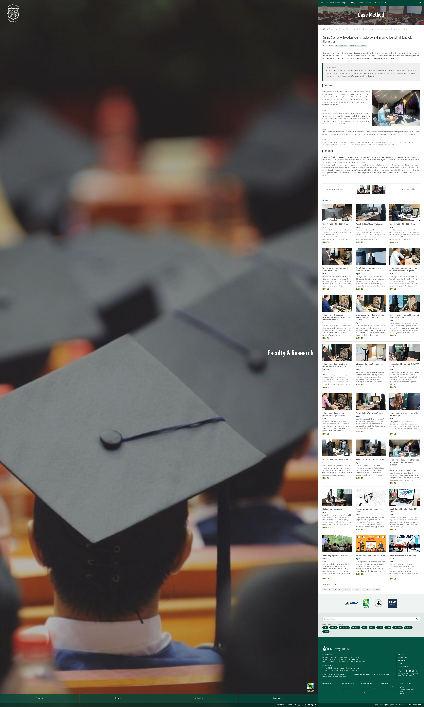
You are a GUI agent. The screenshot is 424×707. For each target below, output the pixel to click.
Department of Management (349, 686)
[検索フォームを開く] (420, 3)
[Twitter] (299, 705)
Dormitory (352, 3)
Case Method (346, 29)
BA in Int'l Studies (405, 683)
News (343, 690)
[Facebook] (302, 705)
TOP (325, 29)
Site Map (401, 655)
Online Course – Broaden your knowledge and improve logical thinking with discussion (384, 29)
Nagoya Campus (327, 665)
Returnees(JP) (402, 705)
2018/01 (377, 589)
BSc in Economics (366, 683)
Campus (381, 3)
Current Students (412, 705)
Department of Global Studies (407, 689)
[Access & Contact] (295, 705)
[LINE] (305, 705)
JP (385, 3)
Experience (368, 3)
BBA (323, 688)
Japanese (290, 705)
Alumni (419, 705)
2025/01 (327, 589)
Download (39, 698)
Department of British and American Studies (408, 686)
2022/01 (337, 589)
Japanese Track (393, 705)
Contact (400, 663)
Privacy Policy (402, 658)
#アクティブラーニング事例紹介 (358, 45)
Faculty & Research (335, 3)
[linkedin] (315, 705)
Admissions (360, 3)
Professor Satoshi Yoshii (364, 53)
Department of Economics (367, 686)
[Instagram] (312, 705)
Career (374, 3)
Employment (402, 660)
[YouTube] (309, 705)
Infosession (119, 698)
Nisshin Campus (327, 655)
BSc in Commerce (386, 683)
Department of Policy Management (369, 688)
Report (355, 29)
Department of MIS (346, 688)
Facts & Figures (384, 705)
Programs (344, 3)
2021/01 (347, 589)
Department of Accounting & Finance (389, 688)
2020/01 (357, 589)
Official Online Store (404, 666)
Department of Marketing (387, 686)
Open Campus (278, 698)
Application (199, 698)
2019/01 (367, 589)
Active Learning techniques (386, 53)
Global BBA (325, 686)
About (326, 3)
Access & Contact (282, 705)
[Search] (417, 619)
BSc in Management (348, 683)
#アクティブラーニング (341, 45)
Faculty (343, 692)
